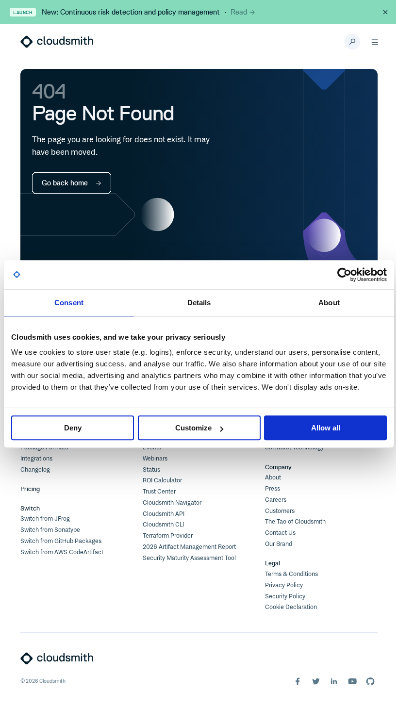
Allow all (325, 428)
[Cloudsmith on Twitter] (316, 681)
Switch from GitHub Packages (60, 541)
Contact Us (280, 533)
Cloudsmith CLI (163, 524)
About (273, 477)
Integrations (36, 458)
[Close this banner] (385, 12)
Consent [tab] (68, 302)
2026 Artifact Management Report (189, 547)
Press (272, 489)
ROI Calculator (162, 480)
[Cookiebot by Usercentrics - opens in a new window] (344, 274)
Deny (73, 428)
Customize (193, 428)
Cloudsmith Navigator (172, 503)
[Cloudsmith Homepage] (56, 41)
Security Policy (285, 596)
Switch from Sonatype (50, 530)
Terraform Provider (168, 536)
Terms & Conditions (291, 574)
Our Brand (278, 544)
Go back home (65, 183)
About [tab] (329, 302)
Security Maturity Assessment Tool (189, 558)
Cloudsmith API (163, 514)
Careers (275, 500)
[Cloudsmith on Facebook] (297, 681)
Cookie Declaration (291, 607)
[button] (375, 41)
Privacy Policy (284, 585)
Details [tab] (199, 302)
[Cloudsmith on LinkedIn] (334, 681)
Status (151, 470)
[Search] (352, 41)
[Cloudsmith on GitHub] (370, 681)
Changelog (35, 470)
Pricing (30, 489)
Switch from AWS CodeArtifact (61, 552)
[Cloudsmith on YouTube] (352, 681)
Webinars (155, 458)
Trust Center (159, 491)
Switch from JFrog (45, 519)
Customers (280, 511)
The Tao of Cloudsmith (295, 522)
